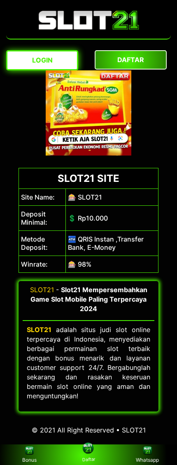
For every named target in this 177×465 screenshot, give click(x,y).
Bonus (29, 460)
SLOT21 (42, 290)
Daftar (88, 460)
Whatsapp (147, 460)
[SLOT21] (88, 34)
